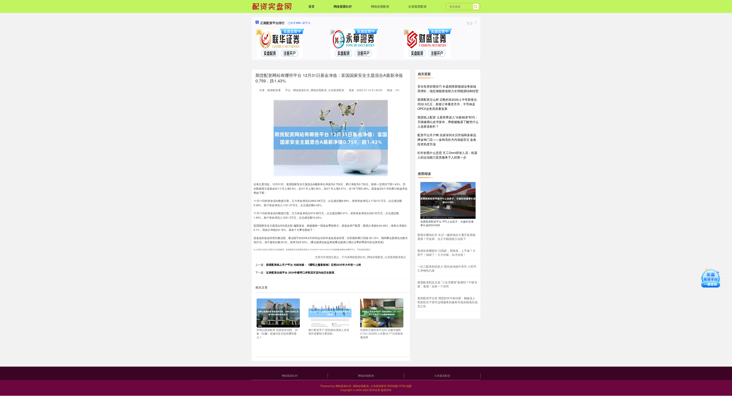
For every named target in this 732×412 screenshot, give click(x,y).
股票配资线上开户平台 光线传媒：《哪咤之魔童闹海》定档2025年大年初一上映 (313, 264)
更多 (470, 23)
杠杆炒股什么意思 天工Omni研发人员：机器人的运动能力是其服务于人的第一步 (447, 154)
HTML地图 (405, 386)
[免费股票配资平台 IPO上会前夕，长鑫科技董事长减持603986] (448, 200)
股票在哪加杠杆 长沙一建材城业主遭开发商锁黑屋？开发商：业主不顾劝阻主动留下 (446, 237)
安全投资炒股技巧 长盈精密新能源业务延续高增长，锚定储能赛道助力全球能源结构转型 (447, 88)
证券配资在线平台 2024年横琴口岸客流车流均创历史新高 (300, 272)
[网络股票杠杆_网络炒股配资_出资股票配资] (272, 6)
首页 (311, 6)
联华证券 (374, 390)
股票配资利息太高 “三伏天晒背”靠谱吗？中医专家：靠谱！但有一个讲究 (447, 284)
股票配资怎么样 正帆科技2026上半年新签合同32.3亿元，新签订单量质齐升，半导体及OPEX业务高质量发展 (447, 104)
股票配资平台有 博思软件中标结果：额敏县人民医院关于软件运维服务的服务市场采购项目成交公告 (447, 302)
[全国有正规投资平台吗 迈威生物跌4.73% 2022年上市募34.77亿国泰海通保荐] (381, 313)
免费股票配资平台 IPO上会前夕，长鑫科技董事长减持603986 (447, 223)
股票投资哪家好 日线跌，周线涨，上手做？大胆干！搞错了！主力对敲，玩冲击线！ (446, 253)
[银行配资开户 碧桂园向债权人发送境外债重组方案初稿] (330, 313)
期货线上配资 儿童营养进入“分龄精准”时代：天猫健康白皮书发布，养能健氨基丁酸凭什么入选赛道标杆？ (447, 122)
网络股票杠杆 (343, 6)
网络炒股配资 (380, 6)
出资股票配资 (417, 6)
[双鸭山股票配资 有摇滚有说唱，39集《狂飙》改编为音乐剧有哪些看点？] (278, 313)
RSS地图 (392, 386)
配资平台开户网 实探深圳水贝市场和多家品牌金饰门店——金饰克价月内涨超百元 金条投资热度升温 (446, 139)
